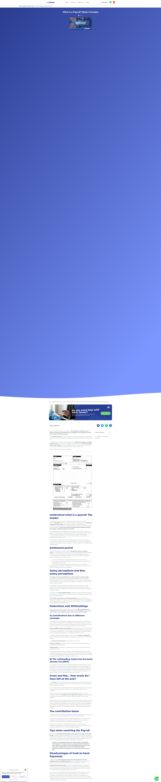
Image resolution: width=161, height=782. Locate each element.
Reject (14, 776)
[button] (25, 769)
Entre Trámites (23, 6)
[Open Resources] (83, 2)
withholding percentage (64, 669)
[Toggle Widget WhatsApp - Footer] (156, 779)
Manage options (22, 776)
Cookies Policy (11, 779)
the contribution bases (70, 714)
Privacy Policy (16, 779)
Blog (29, 6)
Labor (32, 6)
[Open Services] (75, 2)
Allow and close (5, 776)
